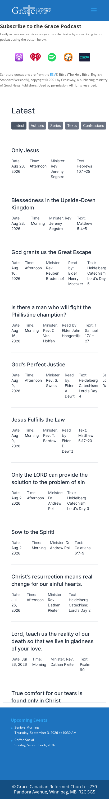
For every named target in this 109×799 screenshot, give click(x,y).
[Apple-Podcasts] (21, 57)
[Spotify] (54, 57)
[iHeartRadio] (38, 57)
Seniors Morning (27, 727)
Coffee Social (24, 740)
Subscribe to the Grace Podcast (40, 26)
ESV (53, 74)
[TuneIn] (87, 57)
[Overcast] (71, 57)
